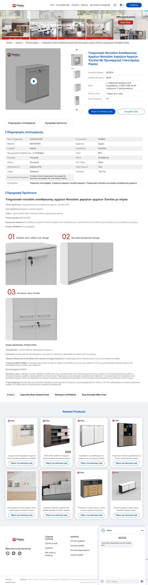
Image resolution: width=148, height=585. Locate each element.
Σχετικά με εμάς (63, 5)
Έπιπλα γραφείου (32, 43)
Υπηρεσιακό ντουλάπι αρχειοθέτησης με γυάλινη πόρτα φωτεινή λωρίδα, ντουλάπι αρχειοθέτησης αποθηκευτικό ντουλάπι (126, 457)
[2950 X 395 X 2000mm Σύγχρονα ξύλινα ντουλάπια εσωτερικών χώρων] (56, 436)
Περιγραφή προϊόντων (56, 123)
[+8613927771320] (20, 553)
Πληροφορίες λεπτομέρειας (21, 123)
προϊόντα (75, 5)
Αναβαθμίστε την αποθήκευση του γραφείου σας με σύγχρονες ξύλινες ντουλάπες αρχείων (91, 457)
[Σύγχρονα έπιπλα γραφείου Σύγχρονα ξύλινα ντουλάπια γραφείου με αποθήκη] (21, 436)
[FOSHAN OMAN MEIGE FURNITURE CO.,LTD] (18, 5)
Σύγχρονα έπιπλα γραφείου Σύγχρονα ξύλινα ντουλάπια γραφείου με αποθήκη (21, 457)
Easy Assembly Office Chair (94, 395)
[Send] (142, 581)
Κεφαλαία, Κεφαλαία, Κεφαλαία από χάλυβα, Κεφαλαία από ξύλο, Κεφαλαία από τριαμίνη (57, 509)
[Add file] (102, 581)
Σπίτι (52, 5)
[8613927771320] (8, 553)
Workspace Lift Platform (65, 395)
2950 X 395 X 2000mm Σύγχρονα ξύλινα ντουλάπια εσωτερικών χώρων (56, 457)
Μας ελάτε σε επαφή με (100, 5)
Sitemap (24, 579)
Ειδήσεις (84, 5)
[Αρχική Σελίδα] (18, 542)
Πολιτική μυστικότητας (10, 581)
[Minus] (142, 530)
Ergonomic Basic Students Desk (34, 395)
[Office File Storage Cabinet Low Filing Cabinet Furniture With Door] (33, 79)
